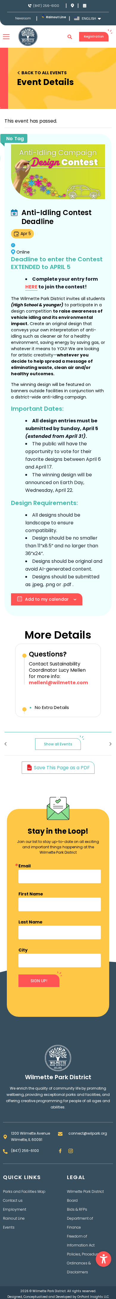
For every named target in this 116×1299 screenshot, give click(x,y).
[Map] (72, 5)
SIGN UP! (39, 981)
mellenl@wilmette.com (58, 682)
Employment (14, 1209)
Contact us (13, 1200)
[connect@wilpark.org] (60, 1134)
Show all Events (58, 744)
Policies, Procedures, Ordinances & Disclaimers (84, 1263)
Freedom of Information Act (81, 1241)
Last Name (30, 922)
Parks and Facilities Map (24, 1191)
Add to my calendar (47, 599)
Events (9, 1227)
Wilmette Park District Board (85, 1196)
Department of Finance (80, 1223)
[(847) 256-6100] (30, 5)
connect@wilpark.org (87, 1133)
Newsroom (23, 18)
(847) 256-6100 (46, 5)
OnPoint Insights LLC (93, 1297)
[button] (103, 1259)
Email (24, 866)
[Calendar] (85, 5)
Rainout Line (56, 17)
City (23, 950)
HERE (31, 286)
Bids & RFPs (77, 1209)
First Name (30, 894)
